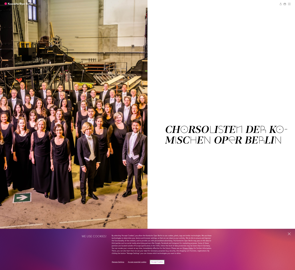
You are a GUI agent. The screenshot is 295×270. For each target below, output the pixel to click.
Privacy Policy (188, 248)
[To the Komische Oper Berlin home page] (18, 4)
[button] (289, 4)
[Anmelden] (281, 4)
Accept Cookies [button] (157, 262)
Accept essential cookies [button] (137, 262)
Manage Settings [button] (118, 262)
